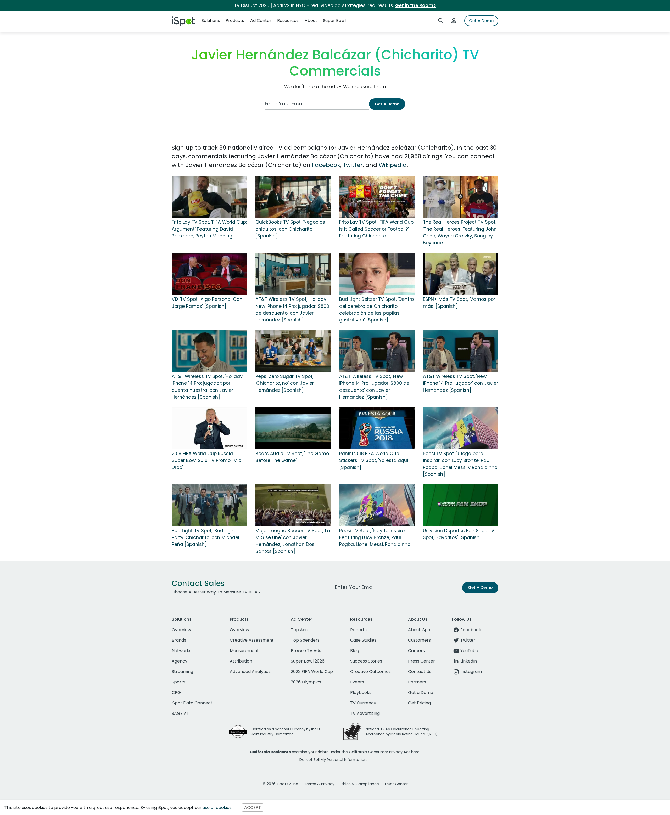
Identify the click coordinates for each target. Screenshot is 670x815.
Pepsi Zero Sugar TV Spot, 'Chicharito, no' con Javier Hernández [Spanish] (284, 383)
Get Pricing (419, 703)
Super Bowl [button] (334, 21)
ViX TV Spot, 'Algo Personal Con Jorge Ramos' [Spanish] (207, 302)
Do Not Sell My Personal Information (333, 759)
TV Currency (363, 703)
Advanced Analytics (250, 672)
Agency (179, 661)
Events (357, 682)
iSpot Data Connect (192, 703)
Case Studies (363, 640)
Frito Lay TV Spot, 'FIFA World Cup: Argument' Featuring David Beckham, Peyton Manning (209, 229)
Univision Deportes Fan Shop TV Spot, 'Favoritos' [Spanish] (458, 534)
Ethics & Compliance (359, 783)
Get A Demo (481, 21)
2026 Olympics (306, 682)
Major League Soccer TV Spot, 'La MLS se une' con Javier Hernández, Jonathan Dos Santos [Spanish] (292, 541)
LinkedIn (468, 661)
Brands (179, 640)
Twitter (353, 165)
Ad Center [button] (260, 21)
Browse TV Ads (306, 651)
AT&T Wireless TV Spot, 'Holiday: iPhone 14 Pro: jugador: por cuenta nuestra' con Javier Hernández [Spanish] (207, 386)
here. (415, 752)
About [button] (311, 21)
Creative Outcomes (370, 672)
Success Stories (366, 661)
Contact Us (419, 672)
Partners (417, 682)
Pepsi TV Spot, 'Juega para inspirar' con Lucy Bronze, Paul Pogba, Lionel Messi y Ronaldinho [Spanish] (460, 463)
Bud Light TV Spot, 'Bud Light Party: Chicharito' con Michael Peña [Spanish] (205, 538)
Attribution (241, 661)
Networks (181, 651)
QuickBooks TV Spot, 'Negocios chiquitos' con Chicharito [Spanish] (290, 229)
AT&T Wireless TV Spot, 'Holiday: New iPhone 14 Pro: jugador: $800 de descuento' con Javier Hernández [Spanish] (292, 309)
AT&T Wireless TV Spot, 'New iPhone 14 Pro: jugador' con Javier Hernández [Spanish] (460, 383)
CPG (176, 692)
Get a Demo (420, 692)
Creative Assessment (252, 640)
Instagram (471, 672)
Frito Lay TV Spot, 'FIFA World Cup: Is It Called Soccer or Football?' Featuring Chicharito (376, 229)
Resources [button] (288, 21)
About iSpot (420, 630)
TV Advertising (365, 713)
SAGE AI (180, 713)
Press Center (421, 661)
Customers (419, 640)
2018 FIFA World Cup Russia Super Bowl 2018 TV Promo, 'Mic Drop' (206, 460)
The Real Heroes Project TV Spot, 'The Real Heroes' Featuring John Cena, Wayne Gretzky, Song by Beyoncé (460, 232)
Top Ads (299, 630)
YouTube (469, 651)
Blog (354, 651)
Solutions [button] (211, 21)
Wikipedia (393, 165)
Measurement (244, 651)
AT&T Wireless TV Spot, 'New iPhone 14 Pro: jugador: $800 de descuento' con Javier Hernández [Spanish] (374, 386)
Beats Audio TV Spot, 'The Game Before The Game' (292, 456)
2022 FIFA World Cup (312, 672)
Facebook (326, 165)
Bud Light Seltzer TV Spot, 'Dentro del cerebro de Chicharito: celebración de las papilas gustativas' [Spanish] (376, 309)
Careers (416, 651)
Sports (178, 682)
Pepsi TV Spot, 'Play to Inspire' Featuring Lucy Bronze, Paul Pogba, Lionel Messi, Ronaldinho (374, 538)
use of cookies (217, 808)
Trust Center (396, 783)
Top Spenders (305, 640)
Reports (358, 630)
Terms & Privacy (319, 783)
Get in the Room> (415, 5)
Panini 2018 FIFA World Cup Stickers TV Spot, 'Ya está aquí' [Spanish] (374, 460)
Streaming (182, 672)
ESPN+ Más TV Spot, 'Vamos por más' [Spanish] (459, 302)
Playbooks (360, 692)
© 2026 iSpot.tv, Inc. (281, 783)
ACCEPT (252, 808)
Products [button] (235, 21)
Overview (181, 630)
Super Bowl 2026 (308, 661)
